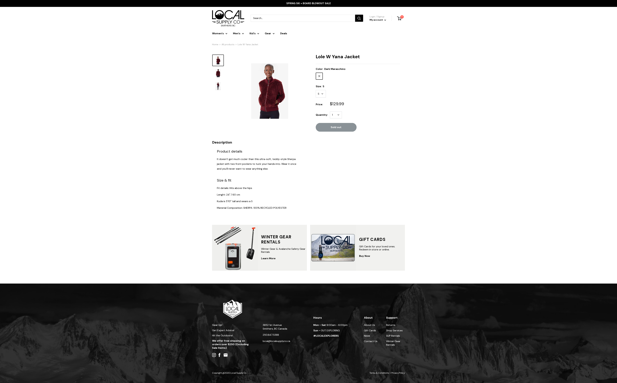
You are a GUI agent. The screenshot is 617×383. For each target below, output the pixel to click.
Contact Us (370, 341)
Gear (268, 33)
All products (228, 44)
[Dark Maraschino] (319, 76)
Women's (218, 33)
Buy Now (364, 256)
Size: (320, 86)
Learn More (268, 258)
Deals (283, 33)
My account (377, 19)
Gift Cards (370, 330)
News (367, 335)
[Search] (359, 18)
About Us (369, 325)
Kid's (253, 33)
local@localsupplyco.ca (276, 341)
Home (215, 44)
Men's (236, 33)
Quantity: (322, 115)
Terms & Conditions (379, 373)
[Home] (232, 301)
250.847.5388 (271, 334)
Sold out (336, 127)
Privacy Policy (398, 373)
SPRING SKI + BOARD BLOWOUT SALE (308, 3)
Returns (390, 325)
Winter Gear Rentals (393, 343)
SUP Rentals (393, 335)
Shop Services (394, 330)
